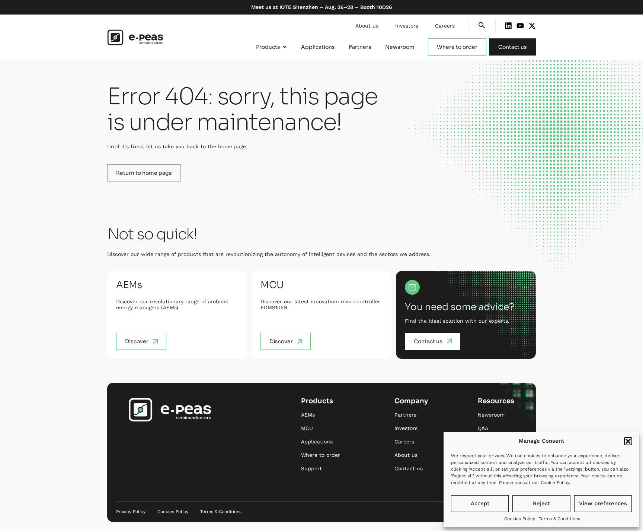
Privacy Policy (130, 511)
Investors (406, 26)
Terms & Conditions (559, 518)
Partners (405, 415)
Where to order (320, 455)
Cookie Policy (555, 482)
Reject (541, 503)
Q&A (483, 428)
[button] (628, 441)
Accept (480, 503)
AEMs (308, 415)
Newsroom (491, 415)
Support (311, 468)
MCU (307, 428)
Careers (445, 26)
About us (366, 26)
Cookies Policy (519, 518)
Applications (317, 442)
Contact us (408, 468)
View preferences (603, 503)
